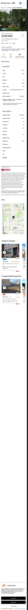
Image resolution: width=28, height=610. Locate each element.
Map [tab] (11, 57)
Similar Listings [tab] (20, 56)
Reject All (13, 602)
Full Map (20, 232)
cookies (6, 588)
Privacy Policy (11, 593)
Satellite (20, 206)
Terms (4, 593)
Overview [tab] (3, 57)
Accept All (13, 598)
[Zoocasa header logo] (8, 3)
